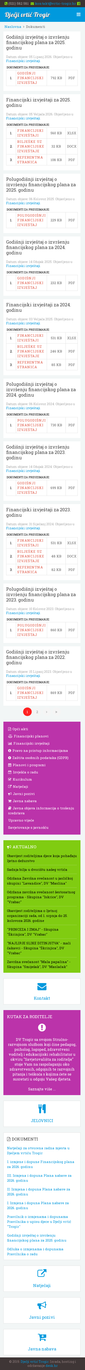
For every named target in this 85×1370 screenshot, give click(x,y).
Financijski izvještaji (23, 61)
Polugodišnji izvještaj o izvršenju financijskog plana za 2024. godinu (41, 389)
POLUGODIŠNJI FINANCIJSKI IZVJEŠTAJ (31, 220)
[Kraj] (56, 711)
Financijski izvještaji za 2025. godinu (38, 102)
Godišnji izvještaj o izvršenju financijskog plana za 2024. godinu (37, 247)
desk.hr (52, 1365)
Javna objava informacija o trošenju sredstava (41, 810)
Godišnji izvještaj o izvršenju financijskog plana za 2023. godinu (37, 452)
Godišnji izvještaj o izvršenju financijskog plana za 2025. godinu (37, 42)
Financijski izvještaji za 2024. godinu (38, 307)
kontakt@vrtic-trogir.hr (55, 3)
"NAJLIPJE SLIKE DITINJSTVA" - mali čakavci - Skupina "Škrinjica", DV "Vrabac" (39, 948)
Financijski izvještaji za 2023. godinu (38, 512)
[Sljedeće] (47, 711)
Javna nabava (24, 801)
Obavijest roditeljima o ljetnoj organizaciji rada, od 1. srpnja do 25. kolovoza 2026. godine (37, 915)
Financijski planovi (31, 736)
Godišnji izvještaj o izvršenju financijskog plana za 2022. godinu (37, 657)
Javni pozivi (23, 793)
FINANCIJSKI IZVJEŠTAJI (30, 132)
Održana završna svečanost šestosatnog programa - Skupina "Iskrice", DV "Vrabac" (41, 897)
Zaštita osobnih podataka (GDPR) (40, 757)
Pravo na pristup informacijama (40, 750)
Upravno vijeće (21, 820)
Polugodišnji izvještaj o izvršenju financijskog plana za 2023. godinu (41, 594)
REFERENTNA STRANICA (30, 159)
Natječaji (20, 786)
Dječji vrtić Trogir (35, 1361)
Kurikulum (22, 779)
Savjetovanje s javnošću (28, 827)
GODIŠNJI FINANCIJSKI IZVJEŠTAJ (30, 78)
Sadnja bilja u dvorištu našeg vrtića (37, 869)
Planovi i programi (29, 765)
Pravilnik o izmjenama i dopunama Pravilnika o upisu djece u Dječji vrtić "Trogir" (39, 1221)
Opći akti (20, 729)
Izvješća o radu (25, 772)
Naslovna (13, 26)
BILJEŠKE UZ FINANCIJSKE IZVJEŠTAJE (30, 146)
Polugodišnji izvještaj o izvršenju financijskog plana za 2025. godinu (41, 184)
